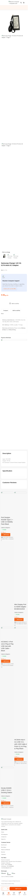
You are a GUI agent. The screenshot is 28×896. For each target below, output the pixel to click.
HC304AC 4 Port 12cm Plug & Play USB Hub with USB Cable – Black (7, 646)
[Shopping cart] (23, 2)
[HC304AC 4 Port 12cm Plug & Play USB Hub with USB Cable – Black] (7, 632)
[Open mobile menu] (1, 2)
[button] (5, 534)
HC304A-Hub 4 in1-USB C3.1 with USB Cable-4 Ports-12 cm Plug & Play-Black (20, 744)
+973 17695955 (8, 864)
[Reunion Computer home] (14, 819)
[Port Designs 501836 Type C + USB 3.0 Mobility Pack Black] (7, 502)
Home (2, 832)
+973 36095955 (10, 866)
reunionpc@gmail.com (6, 867)
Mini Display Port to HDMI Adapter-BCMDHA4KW (20, 607)
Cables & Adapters (5, 527)
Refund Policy (12, 329)
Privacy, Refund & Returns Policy (7, 883)
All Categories (4, 834)
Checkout (3, 854)
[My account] (26, 2)
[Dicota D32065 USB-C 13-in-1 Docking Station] (7, 775)
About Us (3, 839)
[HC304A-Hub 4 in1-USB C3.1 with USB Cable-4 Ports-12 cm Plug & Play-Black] (20, 681)
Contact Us (3, 836)
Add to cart (18, 888)
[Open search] (21, 2)
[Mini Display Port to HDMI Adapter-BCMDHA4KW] (20, 546)
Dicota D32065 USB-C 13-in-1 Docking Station (6, 790)
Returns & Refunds (5, 849)
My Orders (3, 847)
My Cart (3, 852)
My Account (4, 844)
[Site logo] (14, 2)
